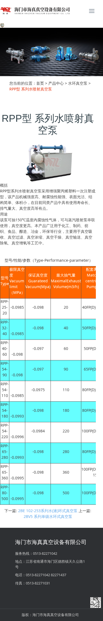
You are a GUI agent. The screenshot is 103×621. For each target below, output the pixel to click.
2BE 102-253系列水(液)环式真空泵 (47, 510)
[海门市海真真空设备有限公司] (51, 11)
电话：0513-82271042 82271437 (40, 574)
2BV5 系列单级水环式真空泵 (48, 516)
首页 (40, 83)
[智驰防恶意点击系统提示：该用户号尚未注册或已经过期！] (2, 24)
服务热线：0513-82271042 (36, 553)
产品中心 (56, 83)
